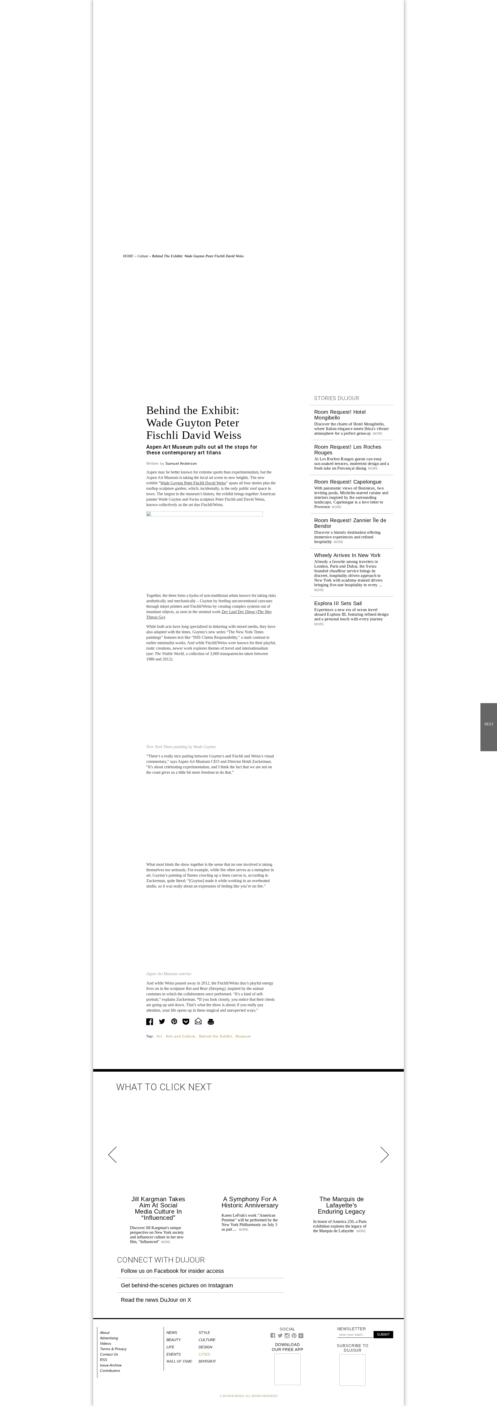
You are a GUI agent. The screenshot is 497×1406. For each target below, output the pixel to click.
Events (173, 1354)
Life (170, 1347)
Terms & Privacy (113, 1349)
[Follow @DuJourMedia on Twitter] (280, 1337)
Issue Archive (111, 1365)
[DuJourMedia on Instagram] (287, 1337)
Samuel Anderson (181, 463)
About (104, 1332)
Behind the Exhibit (215, 1036)
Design (205, 1347)
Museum (243, 1036)
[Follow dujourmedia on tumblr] (301, 1337)
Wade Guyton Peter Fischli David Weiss (193, 483)
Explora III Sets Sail (338, 603)
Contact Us (109, 1354)
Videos (105, 1343)
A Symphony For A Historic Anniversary (250, 1202)
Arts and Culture (180, 1036)
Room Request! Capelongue (348, 482)
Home (128, 256)
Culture (142, 256)
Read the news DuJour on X (156, 1300)
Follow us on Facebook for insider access (172, 1271)
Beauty (173, 1340)
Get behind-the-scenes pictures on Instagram (177, 1285)
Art (159, 1036)
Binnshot (207, 1361)
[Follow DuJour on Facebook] (273, 1336)
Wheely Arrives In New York (347, 555)
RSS (103, 1360)
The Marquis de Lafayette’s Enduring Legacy (342, 1205)
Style (204, 1332)
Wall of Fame (179, 1361)
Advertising (109, 1338)
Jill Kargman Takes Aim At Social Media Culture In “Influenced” (158, 1208)
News (171, 1332)
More (377, 433)
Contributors (110, 1371)
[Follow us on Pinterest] (293, 1337)
